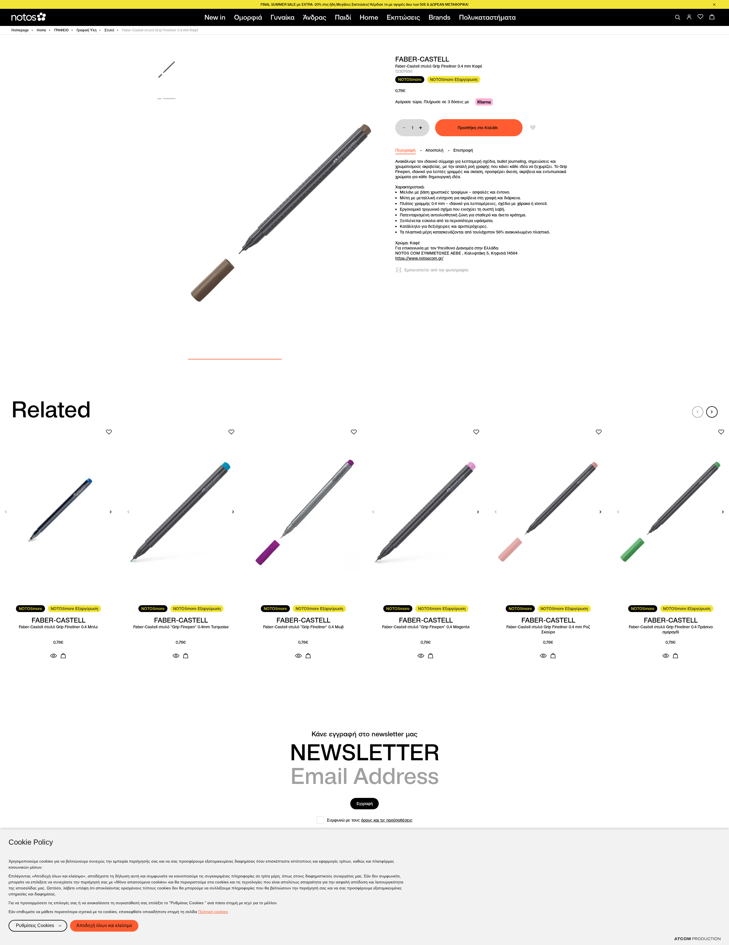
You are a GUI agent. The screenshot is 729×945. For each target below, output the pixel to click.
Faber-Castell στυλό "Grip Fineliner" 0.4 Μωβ (303, 627)
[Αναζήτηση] (677, 17)
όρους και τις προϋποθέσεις (387, 820)
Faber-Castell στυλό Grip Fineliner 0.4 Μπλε (58, 627)
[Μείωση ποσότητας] (404, 127)
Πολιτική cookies (213, 911)
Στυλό (109, 30)
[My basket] (712, 16)
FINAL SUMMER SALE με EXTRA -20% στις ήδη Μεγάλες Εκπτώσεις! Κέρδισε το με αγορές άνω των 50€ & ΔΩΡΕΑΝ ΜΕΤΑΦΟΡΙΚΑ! (364, 4)
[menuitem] (216, 17)
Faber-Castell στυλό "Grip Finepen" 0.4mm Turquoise (181, 627)
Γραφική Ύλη (87, 30)
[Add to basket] (63, 655)
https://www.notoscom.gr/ (419, 258)
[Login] (689, 16)
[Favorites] (700, 16)
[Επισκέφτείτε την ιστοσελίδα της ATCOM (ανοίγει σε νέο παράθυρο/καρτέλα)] (697, 939)
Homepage (20, 30)
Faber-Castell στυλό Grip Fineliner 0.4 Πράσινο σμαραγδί (671, 630)
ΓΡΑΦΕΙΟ (61, 30)
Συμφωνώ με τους (370, 820)
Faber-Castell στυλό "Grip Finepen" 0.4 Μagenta (426, 627)
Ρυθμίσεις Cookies (35, 925)
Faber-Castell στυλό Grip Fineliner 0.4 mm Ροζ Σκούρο (548, 630)
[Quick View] (53, 655)
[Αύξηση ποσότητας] (420, 127)
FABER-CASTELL (422, 59)
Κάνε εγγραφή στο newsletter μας (364, 734)
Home (41, 30)
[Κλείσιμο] (714, 4)
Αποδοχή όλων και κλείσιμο (104, 925)
